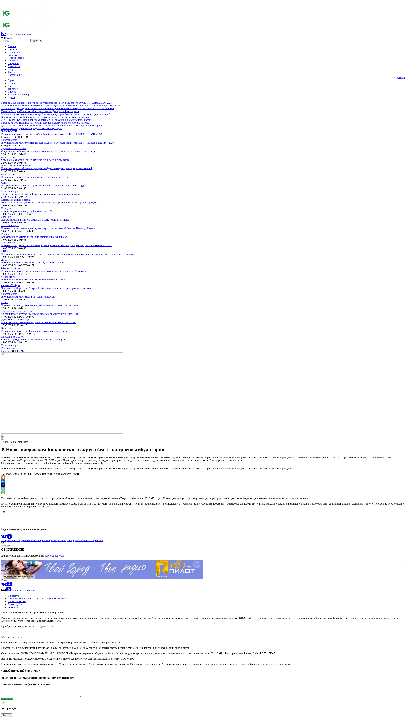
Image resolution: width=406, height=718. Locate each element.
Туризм (12, 72)
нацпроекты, (23, 540)
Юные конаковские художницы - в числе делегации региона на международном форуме (49, 202)
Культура (12, 83)
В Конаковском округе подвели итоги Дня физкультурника (33, 262)
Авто (10, 86)
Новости (12, 49)
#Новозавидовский (92, 540)
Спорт (11, 69)
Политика (13, 60)
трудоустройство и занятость (16, 311)
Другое (11, 97)
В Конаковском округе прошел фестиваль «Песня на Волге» (33, 279)
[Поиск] (11, 37)
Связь (4, 182)
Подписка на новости (23, 590)
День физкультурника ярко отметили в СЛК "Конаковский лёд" (35, 219)
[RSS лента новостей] (8, 590)
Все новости (8, 348)
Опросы (12, 91)
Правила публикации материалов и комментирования (37, 598)
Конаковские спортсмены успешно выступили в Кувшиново (34, 236)
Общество (13, 63)
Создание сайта (282, 664)
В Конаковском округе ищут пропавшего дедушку (28, 296)
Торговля (13, 88)
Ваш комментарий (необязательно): (26, 684)
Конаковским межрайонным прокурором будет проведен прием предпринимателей (46, 168)
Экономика (14, 66)
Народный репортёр (18, 94)
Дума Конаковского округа (15, 319)
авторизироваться (54, 555)
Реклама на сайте (17, 601)
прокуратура (8, 157)
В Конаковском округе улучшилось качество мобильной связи (35, 177)
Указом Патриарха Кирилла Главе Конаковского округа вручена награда (40, 194)
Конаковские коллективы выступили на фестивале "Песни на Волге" (38, 322)
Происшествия (16, 57)
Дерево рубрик (16, 604)
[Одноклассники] (3, 477)
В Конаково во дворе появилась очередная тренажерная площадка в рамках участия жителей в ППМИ (56, 245)
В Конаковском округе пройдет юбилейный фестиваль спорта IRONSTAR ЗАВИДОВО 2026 (51, 134)
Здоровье (6, 217)
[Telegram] (3, 489)
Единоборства (9, 242)
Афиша (401, 77)
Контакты (13, 607)
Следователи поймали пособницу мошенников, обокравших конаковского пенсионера (48, 151)
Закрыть (6, 715)
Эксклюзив (14, 52)
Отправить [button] (7, 699)
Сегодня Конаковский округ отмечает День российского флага (35, 159)
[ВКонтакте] (3, 481)
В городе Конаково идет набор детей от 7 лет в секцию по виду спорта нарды (43, 185)
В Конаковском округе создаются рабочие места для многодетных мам (39, 305)
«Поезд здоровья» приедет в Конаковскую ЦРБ (26, 211)
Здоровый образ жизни (13, 148)
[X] (3, 485)
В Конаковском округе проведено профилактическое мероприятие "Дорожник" (44, 271)
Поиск (4, 302)
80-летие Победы (10, 268)
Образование (15, 75)
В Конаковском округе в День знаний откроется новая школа (34, 331)
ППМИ (5, 251)
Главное (12, 46)
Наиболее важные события (15, 165)
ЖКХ (4, 259)
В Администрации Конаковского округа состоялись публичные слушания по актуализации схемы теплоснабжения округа (67, 254)
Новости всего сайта (12, 336)
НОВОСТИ (10, 131)
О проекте (13, 595)
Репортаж (13, 55)
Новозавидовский (40, 540)
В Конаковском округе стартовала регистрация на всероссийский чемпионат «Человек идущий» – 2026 (57, 142)
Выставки (6, 234)
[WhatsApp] (3, 492)
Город (11, 80)
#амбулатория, (9, 540)
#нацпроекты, (74, 540)
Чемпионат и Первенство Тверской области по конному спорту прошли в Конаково (46, 288)
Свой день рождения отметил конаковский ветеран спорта (33, 339)
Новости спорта (10, 139)
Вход (7, 37)
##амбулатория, (59, 540)
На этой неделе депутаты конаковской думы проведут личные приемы (39, 313)
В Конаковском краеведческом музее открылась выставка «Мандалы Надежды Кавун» (48, 228)
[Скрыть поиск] (41, 40)
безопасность (8, 276)
